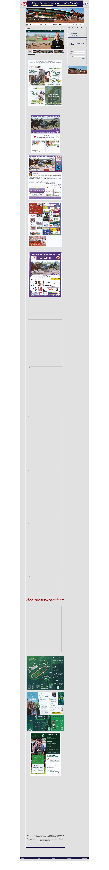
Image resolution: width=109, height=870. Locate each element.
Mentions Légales (22, 858)
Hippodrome (33, 24)
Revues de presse (73, 33)
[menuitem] (27, 24)
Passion (81, 24)
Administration (84, 858)
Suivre (84, 58)
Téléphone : (71, 56)
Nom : (71, 53)
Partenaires (68, 24)
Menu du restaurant (73, 35)
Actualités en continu (74, 31)
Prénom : (71, 51)
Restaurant (54, 24)
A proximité (40, 24)
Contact (75, 24)
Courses (47, 24)
